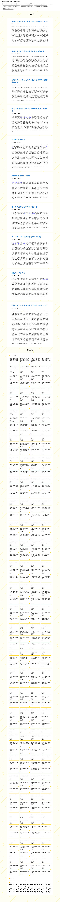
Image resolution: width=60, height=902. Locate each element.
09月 (36, 884)
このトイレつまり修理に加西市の (25, 117)
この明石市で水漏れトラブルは (27, 88)
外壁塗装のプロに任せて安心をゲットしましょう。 (42, 4)
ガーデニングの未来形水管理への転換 (26, 237)
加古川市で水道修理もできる (21, 312)
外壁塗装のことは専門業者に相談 (23, 4)
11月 (29, 884)
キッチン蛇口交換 (18, 139)
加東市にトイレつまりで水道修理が (29, 213)
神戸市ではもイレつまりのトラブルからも (19, 243)
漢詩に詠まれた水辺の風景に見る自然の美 (28, 51)
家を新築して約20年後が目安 (27, 6)
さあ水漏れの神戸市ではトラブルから (19, 57)
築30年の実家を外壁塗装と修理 (41, 6)
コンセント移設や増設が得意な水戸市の (27, 290)
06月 (14, 884)
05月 (50, 884)
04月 (46, 887)
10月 (32, 884)
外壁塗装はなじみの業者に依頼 (9, 4)
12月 (25, 884)
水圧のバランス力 (18, 273)
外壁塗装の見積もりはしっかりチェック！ (11, 6)
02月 (18, 884)
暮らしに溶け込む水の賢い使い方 (24, 207)
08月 (39, 884)
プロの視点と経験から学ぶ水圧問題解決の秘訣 (30, 21)
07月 (11, 884)
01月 (21, 884)
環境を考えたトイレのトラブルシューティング (30, 305)
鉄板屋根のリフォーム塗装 (8, 8)
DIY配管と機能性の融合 (21, 175)
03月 (50, 887)
